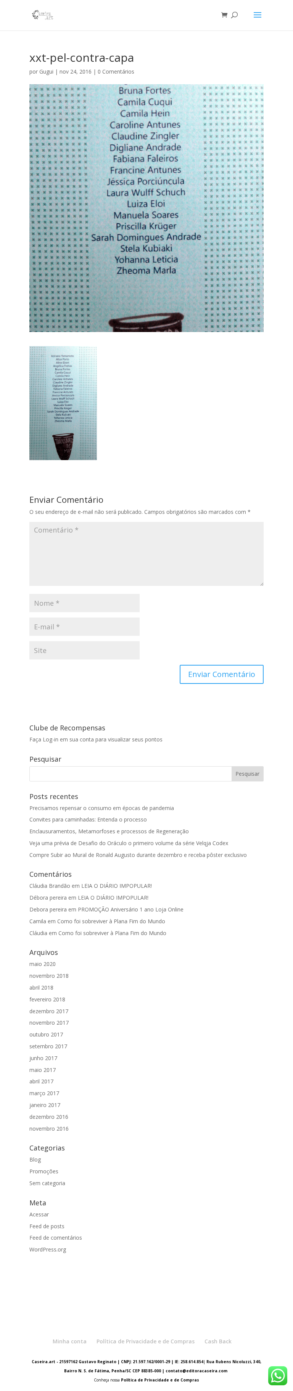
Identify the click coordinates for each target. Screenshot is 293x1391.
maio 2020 (42, 963)
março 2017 (44, 1093)
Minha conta (70, 1341)
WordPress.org (47, 1249)
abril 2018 (41, 987)
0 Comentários (116, 71)
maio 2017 (42, 1069)
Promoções (43, 1171)
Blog (35, 1159)
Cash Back (218, 1341)
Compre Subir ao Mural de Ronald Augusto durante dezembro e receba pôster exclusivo (138, 854)
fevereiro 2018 (47, 999)
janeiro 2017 (44, 1105)
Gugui (46, 71)
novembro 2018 (49, 975)
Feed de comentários (55, 1237)
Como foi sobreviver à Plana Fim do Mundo (111, 921)
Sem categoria (47, 1183)
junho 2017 (43, 1058)
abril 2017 (41, 1081)
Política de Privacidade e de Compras (146, 1341)
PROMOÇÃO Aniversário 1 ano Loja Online (131, 909)
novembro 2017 (49, 1022)
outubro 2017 (46, 1034)
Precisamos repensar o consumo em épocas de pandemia (101, 808)
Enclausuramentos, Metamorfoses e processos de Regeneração (109, 831)
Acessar (39, 1214)
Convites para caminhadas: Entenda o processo (88, 819)
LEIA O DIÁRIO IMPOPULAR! (116, 885)
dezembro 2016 (48, 1116)
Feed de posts (46, 1226)
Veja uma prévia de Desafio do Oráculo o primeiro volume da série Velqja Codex (128, 843)
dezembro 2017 (48, 1011)
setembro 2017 (48, 1046)
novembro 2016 (49, 1128)
